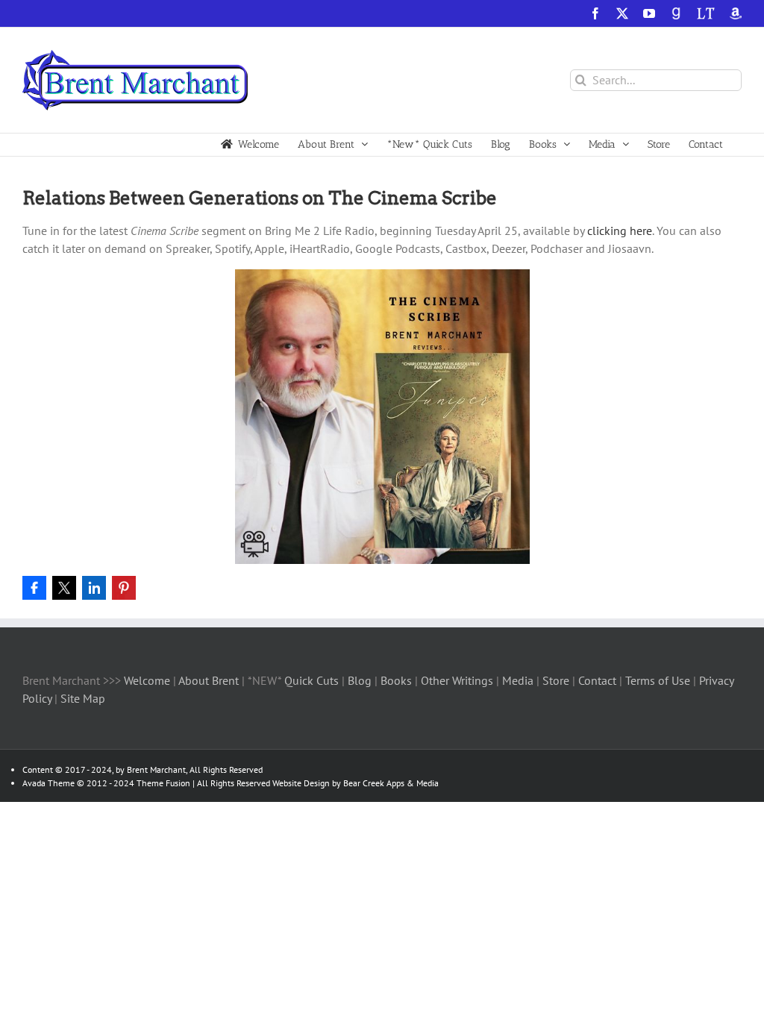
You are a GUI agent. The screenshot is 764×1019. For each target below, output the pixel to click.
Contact (597, 680)
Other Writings (457, 680)
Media (519, 680)
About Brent (208, 680)
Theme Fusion (163, 782)
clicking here (619, 230)
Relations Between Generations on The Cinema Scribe (259, 198)
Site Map (82, 698)
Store (557, 680)
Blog (361, 680)
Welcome (147, 680)
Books (398, 680)
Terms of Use (656, 680)
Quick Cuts (311, 680)
